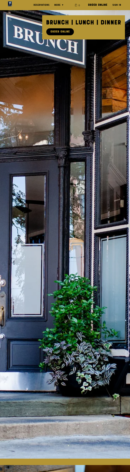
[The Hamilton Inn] (10, 3)
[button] (59, 5)
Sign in (116, 5)
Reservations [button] (41, 5)
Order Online (97, 5)
